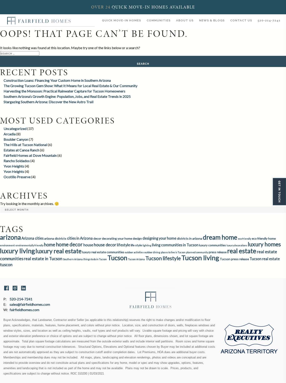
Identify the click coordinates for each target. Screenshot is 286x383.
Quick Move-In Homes (121, 20)
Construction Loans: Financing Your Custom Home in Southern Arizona (57, 80)
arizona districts (55, 238)
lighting (147, 245)
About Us (184, 20)
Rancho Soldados (17, 161)
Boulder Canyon (16, 139)
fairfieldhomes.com (24, 310)
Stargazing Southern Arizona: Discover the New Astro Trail (48, 102)
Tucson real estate (265, 259)
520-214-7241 (269, 20)
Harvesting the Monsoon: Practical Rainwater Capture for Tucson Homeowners (64, 91)
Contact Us (241, 20)
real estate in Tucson (43, 258)
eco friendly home (264, 238)
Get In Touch (279, 192)
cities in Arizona (80, 238)
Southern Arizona (73, 259)
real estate (241, 251)
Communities (158, 20)
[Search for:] (19, 53)
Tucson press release (234, 259)
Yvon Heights (14, 166)
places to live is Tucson (173, 252)
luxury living (17, 251)
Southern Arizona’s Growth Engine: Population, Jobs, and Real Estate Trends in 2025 (67, 96)
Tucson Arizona (136, 259)
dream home (220, 237)
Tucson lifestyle (163, 258)
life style (136, 245)
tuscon (6, 264)
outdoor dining (152, 252)
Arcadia (10, 134)
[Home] (39, 20)
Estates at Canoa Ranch (21, 150)
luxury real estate (59, 251)
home (49, 244)
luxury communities (212, 245)
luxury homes (264, 244)
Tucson (117, 258)
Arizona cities (32, 238)
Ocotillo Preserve (17, 177)
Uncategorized (15, 128)
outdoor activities (134, 252)
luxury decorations (237, 245)
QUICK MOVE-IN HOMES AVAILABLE (143, 7)
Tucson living (200, 258)
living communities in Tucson (175, 245)
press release (218, 252)
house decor (105, 244)
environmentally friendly (29, 245)
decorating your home (117, 238)
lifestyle (123, 245)
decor (97, 238)
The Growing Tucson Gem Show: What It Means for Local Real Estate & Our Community (70, 86)
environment (7, 245)
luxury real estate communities (103, 252)
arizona (10, 237)
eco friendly (244, 238)
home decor (69, 244)
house (88, 245)
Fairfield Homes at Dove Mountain (30, 155)
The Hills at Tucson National (25, 144)
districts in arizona (189, 238)
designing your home (159, 238)
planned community (197, 252)
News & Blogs (212, 20)
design (137, 238)
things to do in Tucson (95, 259)
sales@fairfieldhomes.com (30, 304)
